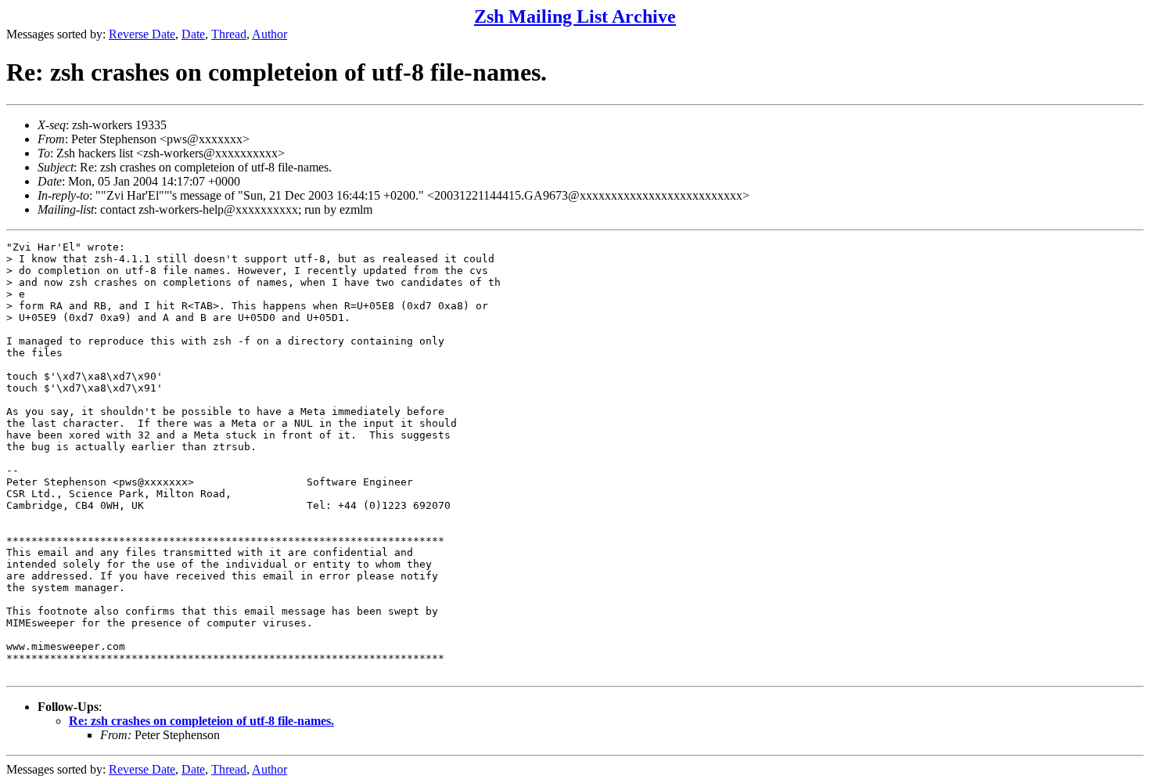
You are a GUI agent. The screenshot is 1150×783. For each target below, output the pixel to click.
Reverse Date (142, 34)
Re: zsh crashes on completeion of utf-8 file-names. (201, 720)
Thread (228, 34)
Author (269, 34)
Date (193, 34)
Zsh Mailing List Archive (575, 16)
